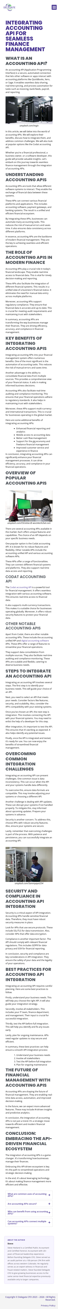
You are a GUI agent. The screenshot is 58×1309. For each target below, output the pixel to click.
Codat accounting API (21, 587)
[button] (54, 7)
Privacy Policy (48, 1305)
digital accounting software (35, 640)
